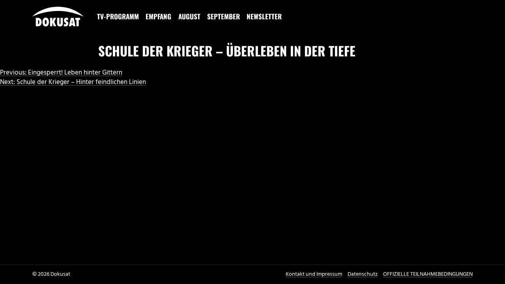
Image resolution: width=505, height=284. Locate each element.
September (223, 16)
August (189, 16)
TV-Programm (118, 16)
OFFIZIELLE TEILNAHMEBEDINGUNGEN (428, 274)
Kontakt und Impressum (314, 274)
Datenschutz (363, 274)
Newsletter (264, 16)
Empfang (158, 16)
